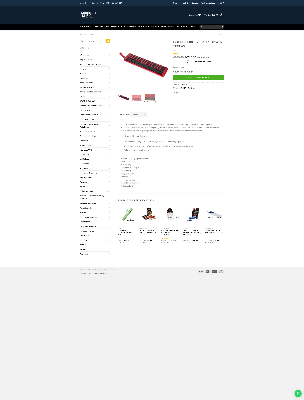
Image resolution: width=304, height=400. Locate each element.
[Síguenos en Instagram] (221, 3)
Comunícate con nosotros (198, 77)
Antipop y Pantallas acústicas (91, 64)
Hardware (84, 141)
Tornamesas (84, 235)
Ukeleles (83, 240)
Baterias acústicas (87, 87)
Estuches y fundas (87, 119)
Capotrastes (85, 110)
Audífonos (105, 27)
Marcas (175, 3)
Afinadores (84, 55)
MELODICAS (191, 88)
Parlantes (83, 186)
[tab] (124, 114)
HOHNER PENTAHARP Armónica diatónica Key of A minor (192, 232)
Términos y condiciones (208, 3)
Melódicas (91, 34)
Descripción (124, 114)
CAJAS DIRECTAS (87, 101)
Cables (82, 96)
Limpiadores (85, 154)
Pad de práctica (86, 177)
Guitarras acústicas (170, 27)
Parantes (185, 27)
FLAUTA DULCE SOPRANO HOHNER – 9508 (126, 232)
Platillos (83, 212)
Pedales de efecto (87, 191)
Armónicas (84, 69)
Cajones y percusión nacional (91, 105)
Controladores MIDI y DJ (148, 27)
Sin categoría (85, 221)
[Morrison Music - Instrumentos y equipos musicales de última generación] (115, 15)
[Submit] (222, 27)
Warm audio (84, 254)
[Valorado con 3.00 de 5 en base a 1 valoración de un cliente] (199, 53)
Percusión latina (86, 208)
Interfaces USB (130, 27)
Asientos (83, 73)
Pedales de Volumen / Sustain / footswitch (92, 197)
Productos (186, 3)
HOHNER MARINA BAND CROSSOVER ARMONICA (170, 232)
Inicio (82, 34)
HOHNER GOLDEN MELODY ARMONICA (148, 231)
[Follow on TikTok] (223, 3)
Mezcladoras (85, 163)
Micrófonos (116, 27)
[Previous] (118, 226)
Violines (83, 249)
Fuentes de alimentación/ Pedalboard (90, 125)
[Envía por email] (177, 93)
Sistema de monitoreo (88, 226)
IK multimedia (85, 145)
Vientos (83, 244)
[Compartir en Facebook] (174, 93)
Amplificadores (86, 59)
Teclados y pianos (87, 231)
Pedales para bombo (88, 203)
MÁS (192, 27)
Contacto (195, 3)
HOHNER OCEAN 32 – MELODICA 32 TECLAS (214, 231)
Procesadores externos (89, 217)
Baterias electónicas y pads (91, 92)
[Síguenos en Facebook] (218, 3)
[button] (298, 393)
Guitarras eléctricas (88, 136)
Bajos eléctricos (86, 82)
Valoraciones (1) (139, 114)
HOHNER (183, 88)
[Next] (224, 226)
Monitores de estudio (89, 27)
